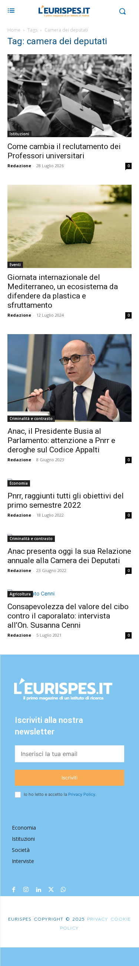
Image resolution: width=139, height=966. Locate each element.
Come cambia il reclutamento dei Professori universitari (64, 151)
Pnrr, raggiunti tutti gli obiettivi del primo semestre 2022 (65, 500)
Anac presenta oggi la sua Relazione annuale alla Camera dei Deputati (69, 556)
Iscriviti (69, 778)
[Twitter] (51, 890)
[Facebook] (13, 890)
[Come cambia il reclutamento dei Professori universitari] (69, 95)
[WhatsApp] (63, 890)
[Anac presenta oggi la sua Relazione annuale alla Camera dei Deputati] (69, 538)
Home (13, 30)
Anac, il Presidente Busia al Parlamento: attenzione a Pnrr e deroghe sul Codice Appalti (61, 440)
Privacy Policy (81, 794)
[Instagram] (26, 890)
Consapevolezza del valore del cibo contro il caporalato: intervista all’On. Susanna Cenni (68, 616)
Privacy (96, 919)
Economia (19, 483)
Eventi (15, 264)
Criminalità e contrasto (31, 418)
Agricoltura (20, 594)
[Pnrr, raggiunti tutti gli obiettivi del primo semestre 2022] (69, 483)
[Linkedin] (38, 890)
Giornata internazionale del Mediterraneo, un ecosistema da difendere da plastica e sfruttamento (62, 291)
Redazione (19, 165)
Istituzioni (19, 133)
